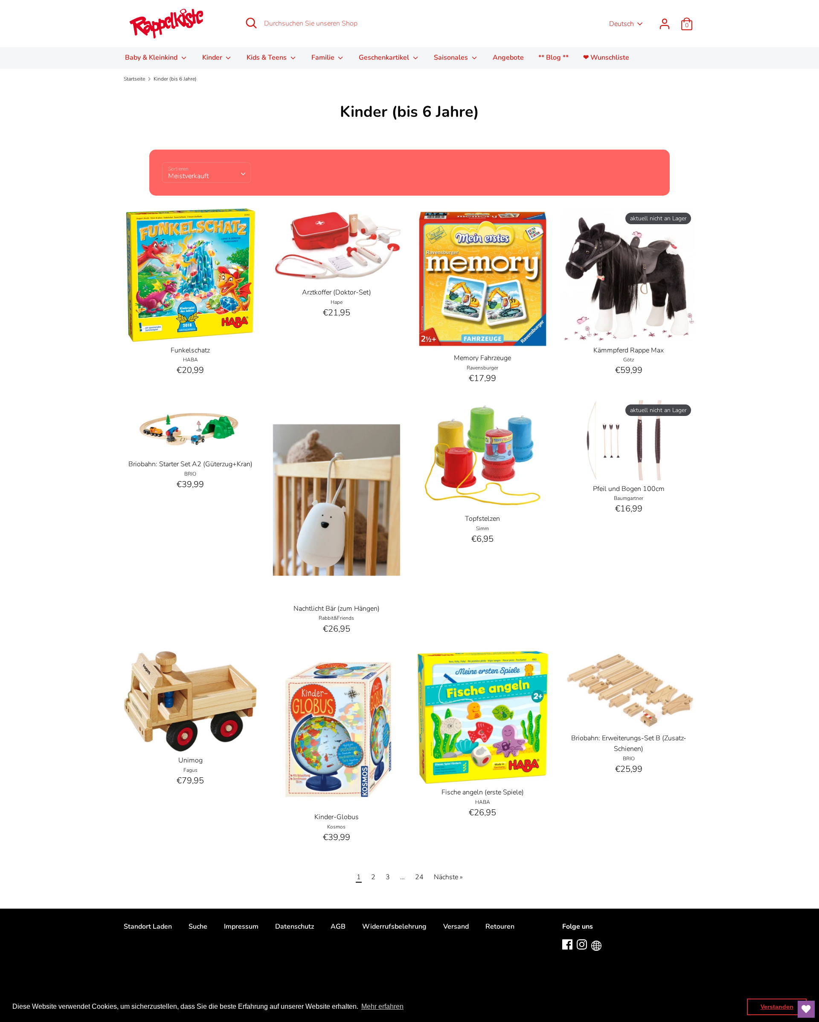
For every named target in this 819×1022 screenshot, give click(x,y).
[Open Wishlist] (806, 1009)
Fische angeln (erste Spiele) (482, 792)
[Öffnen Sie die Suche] (251, 23)
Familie (323, 57)
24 (419, 877)
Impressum (241, 926)
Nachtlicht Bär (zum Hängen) (336, 608)
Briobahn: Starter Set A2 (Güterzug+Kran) (190, 464)
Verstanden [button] (777, 1006)
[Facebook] (567, 944)
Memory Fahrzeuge (482, 358)
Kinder (213, 57)
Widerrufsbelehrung (394, 926)
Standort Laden (148, 926)
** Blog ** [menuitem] (553, 57)
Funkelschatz (190, 350)
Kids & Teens (267, 57)
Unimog (190, 760)
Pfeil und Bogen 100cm (629, 489)
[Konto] (664, 20)
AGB (338, 926)
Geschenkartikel (385, 57)
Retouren (499, 926)
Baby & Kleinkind (152, 57)
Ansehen (190, 327)
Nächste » (448, 877)
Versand (456, 926)
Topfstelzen (482, 518)
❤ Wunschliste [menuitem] (606, 57)
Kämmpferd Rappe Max (628, 350)
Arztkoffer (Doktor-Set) (336, 292)
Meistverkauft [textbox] (188, 176)
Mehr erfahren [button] (382, 1006)
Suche (198, 926)
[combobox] (206, 172)
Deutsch (621, 24)
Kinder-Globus (336, 817)
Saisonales (452, 57)
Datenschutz (294, 926)
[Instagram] (582, 944)
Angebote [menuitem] (508, 57)
